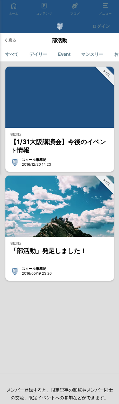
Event (64, 54)
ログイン (101, 26)
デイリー (38, 54)
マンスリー (92, 54)
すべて (12, 54)
